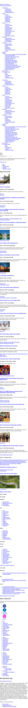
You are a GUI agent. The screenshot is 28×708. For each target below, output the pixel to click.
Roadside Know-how (9, 12)
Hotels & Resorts (8, 28)
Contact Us (5, 670)
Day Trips (7, 26)
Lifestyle (4, 42)
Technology (7, 47)
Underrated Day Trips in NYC (11, 61)
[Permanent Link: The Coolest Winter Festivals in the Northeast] (5, 330)
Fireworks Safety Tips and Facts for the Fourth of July (12, 404)
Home (6, 46)
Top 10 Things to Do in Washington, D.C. (9, 243)
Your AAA (5, 666)
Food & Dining (8, 43)
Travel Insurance (8, 41)
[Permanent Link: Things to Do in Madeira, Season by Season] (3, 251)
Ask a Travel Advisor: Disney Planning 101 (9, 287)
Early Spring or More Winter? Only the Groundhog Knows (13, 313)
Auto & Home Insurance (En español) (13, 66)
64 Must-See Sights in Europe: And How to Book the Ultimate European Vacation (14, 591)
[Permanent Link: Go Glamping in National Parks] (5, 271)
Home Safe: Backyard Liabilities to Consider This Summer (13, 222)
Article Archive (8, 668)
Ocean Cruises (8, 32)
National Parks (8, 29)
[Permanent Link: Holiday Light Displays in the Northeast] (10, 342)
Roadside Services (6, 635)
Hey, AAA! (5, 70)
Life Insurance (8, 40)
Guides (4, 53)
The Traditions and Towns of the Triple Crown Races (12, 445)
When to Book (14, 297)
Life (3, 621)
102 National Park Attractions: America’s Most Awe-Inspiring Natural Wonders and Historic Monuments (15, 588)
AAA (4, 510)
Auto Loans (7, 15)
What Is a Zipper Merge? (5, 491)
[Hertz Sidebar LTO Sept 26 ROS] (7, 595)
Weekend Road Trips (9, 63)
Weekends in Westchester (10, 57)
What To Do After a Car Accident (12, 56)
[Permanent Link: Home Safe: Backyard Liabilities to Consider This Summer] (11, 218)
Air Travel (7, 24)
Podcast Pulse (8, 48)
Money (4, 13)
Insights (4, 521)
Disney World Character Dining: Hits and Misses (11, 425)
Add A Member (8, 75)
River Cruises (8, 33)
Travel (4, 22)
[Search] (0, 152)
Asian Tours (5, 550)
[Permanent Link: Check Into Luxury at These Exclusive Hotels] (14, 355)
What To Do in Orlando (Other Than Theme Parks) (15, 54)
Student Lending (8, 17)
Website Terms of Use (7, 706)
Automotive (5, 7)
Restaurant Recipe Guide (8, 579)
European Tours (8, 27)
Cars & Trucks (8, 8)
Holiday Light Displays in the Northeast (8, 345)
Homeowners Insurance (10, 39)
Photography (5, 523)
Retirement (7, 20)
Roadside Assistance (9, 77)
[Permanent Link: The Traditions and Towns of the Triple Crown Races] (5, 441)
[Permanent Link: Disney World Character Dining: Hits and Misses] (5, 421)
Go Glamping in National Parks (7, 275)
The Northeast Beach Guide (11, 62)
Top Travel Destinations (10, 55)
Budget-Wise (8, 21)
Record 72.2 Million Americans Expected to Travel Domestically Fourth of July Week (11, 392)
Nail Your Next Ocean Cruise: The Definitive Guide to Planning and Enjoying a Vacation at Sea (14, 593)
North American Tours (9, 31)
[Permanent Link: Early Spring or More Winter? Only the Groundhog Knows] (3, 309)
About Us (5, 667)
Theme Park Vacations (9, 35)
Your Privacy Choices (7, 705)
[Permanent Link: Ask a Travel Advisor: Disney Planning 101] (3, 283)
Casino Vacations (8, 25)
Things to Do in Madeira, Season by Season (9, 254)
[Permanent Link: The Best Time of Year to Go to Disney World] (2, 296)
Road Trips (7, 34)
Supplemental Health (7, 538)
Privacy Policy (6, 704)
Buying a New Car (9, 69)
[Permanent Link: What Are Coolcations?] (5, 183)
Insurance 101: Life (9, 59)
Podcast (4, 52)
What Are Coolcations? (5, 186)
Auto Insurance (8, 38)
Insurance (5, 36)
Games (6, 50)
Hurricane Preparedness (10, 68)
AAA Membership (6, 71)
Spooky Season (6, 524)
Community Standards (9, 672)
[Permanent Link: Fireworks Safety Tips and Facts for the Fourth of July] (4, 400)
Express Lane (5, 512)
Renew (6, 74)
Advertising (5, 674)
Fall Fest (2, 375)
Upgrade (7, 76)
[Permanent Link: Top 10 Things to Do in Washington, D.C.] (5, 239)
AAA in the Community (10, 49)
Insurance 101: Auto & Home (11, 64)
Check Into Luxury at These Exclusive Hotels (10, 358)
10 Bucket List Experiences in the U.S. (8, 467)
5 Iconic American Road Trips (9, 586)
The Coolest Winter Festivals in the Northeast (10, 333)
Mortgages (7, 18)
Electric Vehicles (8, 11)
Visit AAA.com (3, 162)
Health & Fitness (8, 45)
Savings (6, 14)
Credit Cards (7, 19)
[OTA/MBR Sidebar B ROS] (6, 454)
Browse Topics (8, 669)
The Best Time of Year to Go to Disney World (10, 300)
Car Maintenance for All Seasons (12, 67)
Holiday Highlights (4, 343)
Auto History (8, 10)
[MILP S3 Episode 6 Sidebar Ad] (7, 565)
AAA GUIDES (6, 675)
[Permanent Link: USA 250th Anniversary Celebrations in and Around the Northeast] (1, 193)
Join (6, 73)
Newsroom (2, 206)
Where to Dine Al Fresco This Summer (8, 473)
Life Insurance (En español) (11, 60)
